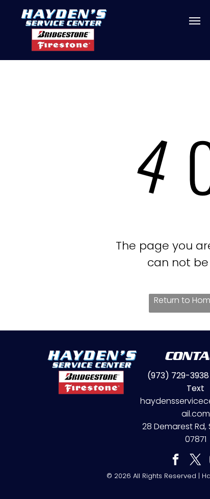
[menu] (195, 21)
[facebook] (176, 461)
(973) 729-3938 (178, 375)
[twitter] (195, 461)
